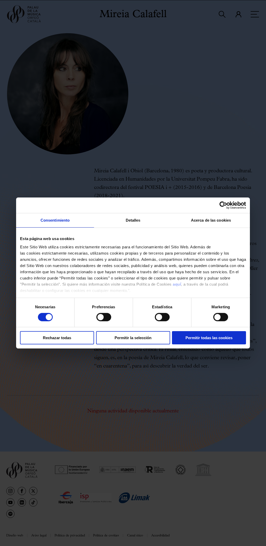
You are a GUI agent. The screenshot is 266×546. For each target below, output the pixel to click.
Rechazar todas (57, 338)
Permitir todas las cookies (208, 338)
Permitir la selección (133, 338)
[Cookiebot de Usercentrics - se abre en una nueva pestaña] (223, 205)
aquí (177, 284)
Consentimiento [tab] (55, 220)
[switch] (103, 317)
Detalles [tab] (133, 220)
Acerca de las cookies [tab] (211, 220)
